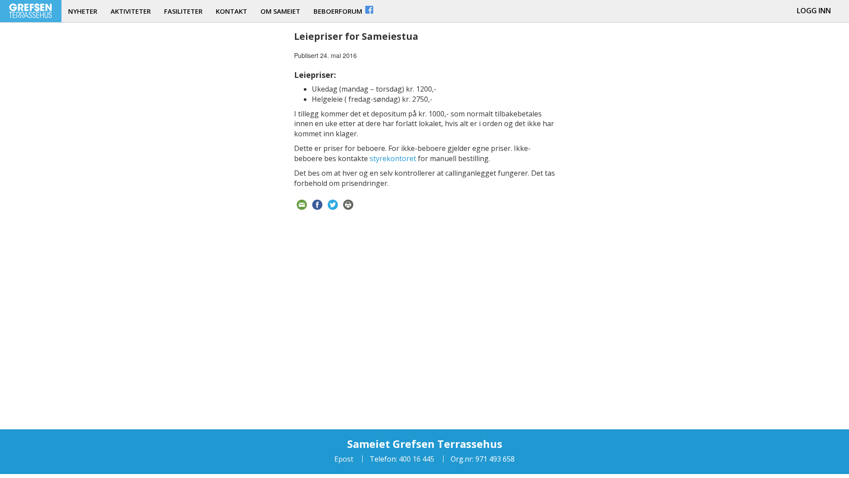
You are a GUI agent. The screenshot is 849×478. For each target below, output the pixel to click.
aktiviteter (131, 11)
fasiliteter (183, 11)
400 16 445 (415, 459)
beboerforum (339, 11)
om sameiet (280, 11)
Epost (343, 459)
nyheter (82, 11)
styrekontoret (393, 158)
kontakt (231, 11)
